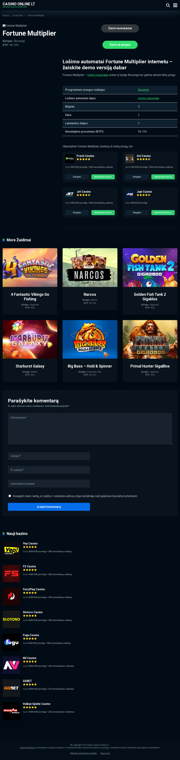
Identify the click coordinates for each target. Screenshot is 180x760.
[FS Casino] (11, 581)
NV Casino (29, 658)
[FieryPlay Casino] (11, 604)
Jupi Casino (144, 191)
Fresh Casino (85, 156)
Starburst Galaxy (30, 366)
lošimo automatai (97, 75)
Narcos (90, 294)
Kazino (6, 15)
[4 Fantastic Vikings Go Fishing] (30, 286)
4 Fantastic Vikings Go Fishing (30, 296)
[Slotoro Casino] (11, 627)
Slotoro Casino (33, 612)
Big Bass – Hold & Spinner (90, 366)
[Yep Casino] (11, 558)
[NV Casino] (11, 673)
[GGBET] (11, 696)
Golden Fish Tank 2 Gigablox (150, 296)
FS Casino (29, 566)
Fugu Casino (31, 635)
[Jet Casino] (69, 198)
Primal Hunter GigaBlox (150, 366)
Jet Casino (84, 191)
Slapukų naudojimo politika (83, 753)
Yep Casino (30, 543)
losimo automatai (148, 98)
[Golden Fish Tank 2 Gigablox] (150, 286)
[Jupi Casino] (129, 198)
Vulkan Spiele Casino (36, 704)
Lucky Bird (18, 15)
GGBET (27, 681)
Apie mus (105, 753)
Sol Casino (144, 156)
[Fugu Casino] (11, 650)
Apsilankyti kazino (103, 177)
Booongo (143, 89)
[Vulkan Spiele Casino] (11, 719)
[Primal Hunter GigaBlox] (150, 357)
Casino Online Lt (19, 4)
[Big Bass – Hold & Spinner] (90, 357)
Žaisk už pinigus (120, 44)
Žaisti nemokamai (120, 28)
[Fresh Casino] (69, 162)
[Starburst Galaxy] (30, 357)
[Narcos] (90, 286)
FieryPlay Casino (34, 589)
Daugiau (77, 177)
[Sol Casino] (129, 162)
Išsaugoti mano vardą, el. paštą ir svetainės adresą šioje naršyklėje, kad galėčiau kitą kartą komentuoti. (75, 496)
